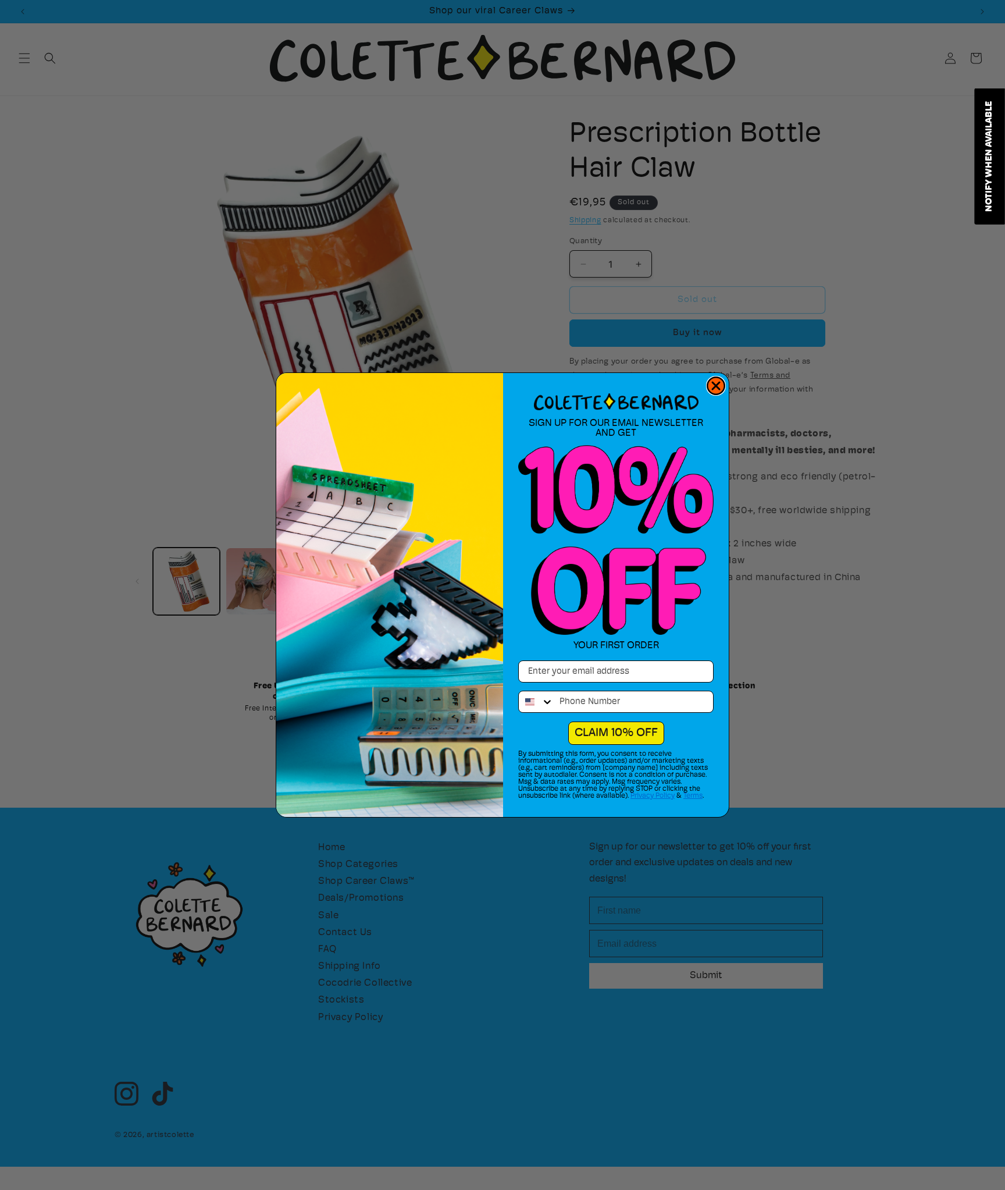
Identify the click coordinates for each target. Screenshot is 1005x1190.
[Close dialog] (716, 386)
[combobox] (536, 701)
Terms (693, 796)
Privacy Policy (652, 796)
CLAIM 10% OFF (616, 733)
